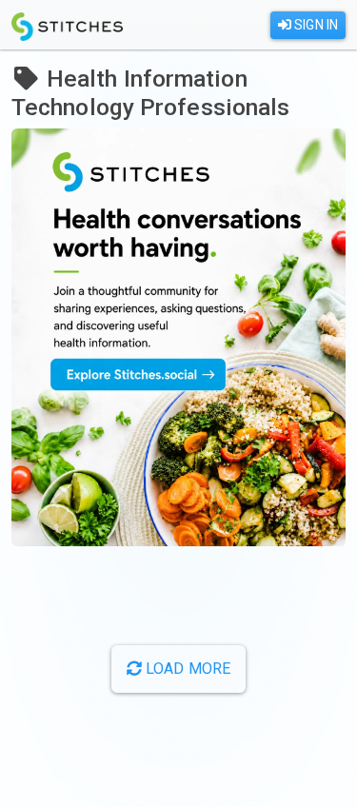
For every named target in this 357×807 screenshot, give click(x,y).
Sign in (314, 24)
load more (186, 668)
